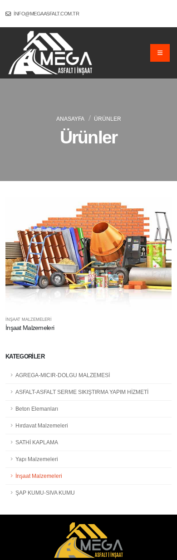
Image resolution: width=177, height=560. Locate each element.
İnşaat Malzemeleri (38, 476)
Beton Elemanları (36, 409)
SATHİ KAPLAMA (36, 442)
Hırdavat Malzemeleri (41, 425)
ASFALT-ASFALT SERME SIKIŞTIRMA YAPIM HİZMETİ (81, 392)
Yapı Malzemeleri (36, 459)
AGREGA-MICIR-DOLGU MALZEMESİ (62, 375)
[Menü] (160, 52)
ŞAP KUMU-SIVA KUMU (45, 493)
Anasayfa (70, 119)
